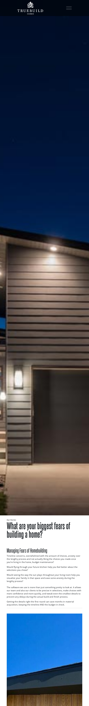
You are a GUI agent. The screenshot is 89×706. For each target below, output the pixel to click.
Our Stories (11, 520)
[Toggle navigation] (69, 8)
